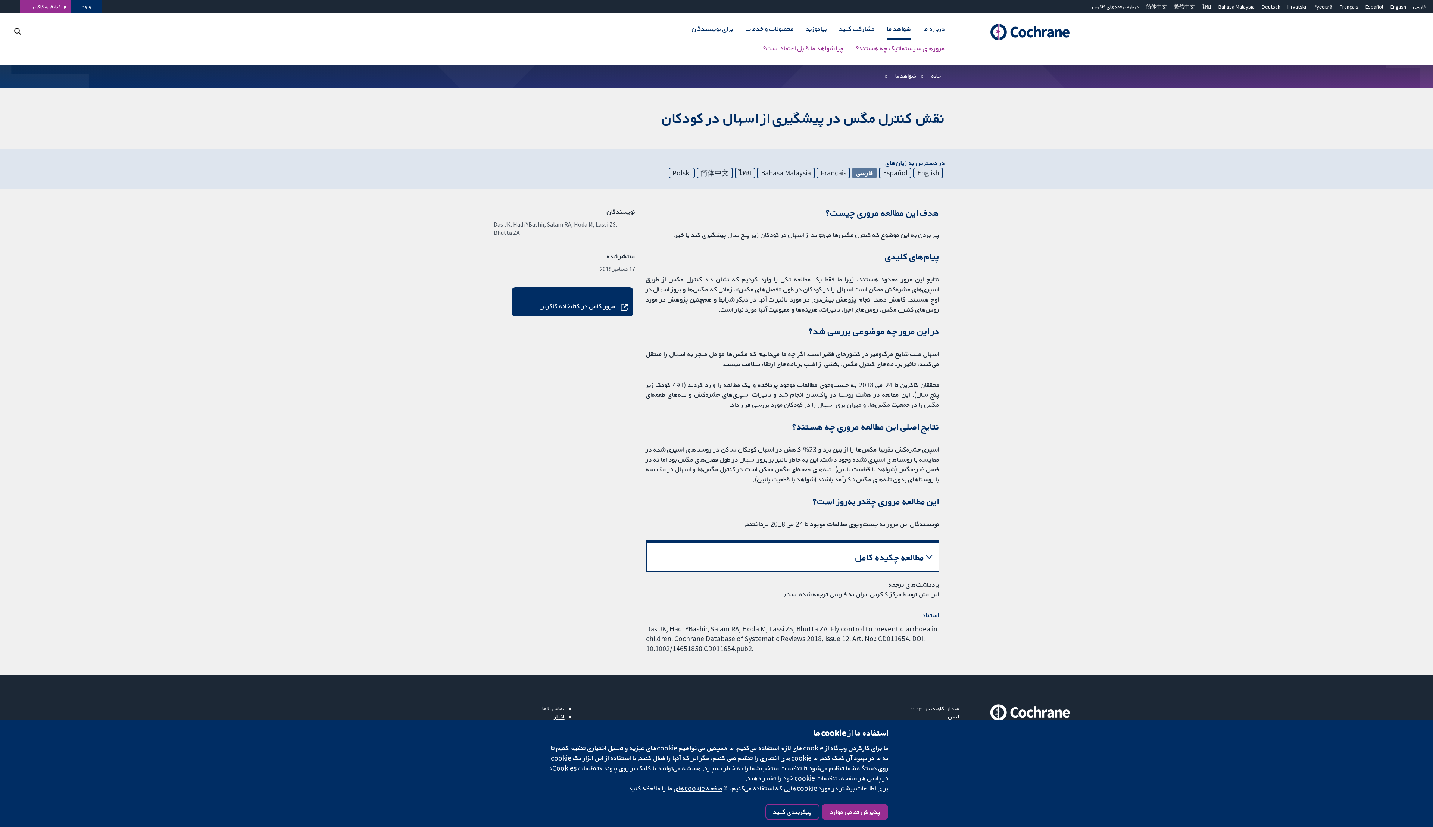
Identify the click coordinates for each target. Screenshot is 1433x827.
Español (1374, 6)
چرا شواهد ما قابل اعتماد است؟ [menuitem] (803, 48)
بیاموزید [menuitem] (816, 29)
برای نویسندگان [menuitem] (712, 29)
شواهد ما (905, 75)
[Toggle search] (17, 31)
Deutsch (1271, 6)
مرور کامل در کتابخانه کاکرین (577, 306)
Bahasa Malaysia (1236, 6)
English (1398, 6)
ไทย (1206, 6)
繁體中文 (1184, 6)
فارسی (1419, 6)
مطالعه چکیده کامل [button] (889, 557)
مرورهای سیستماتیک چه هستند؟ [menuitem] (900, 48)
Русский (1323, 6)
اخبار (559, 716)
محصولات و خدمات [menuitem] (770, 29)
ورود (86, 6)
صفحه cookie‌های (698, 788)
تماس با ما (553, 708)
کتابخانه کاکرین (46, 6)
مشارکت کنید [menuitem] (857, 29)
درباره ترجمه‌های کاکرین (1115, 6)
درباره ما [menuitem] (934, 29)
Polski (681, 172)
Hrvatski (1296, 6)
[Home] (1020, 32)
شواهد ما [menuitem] (899, 29)
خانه (936, 75)
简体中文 (1156, 6)
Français (1349, 6)
